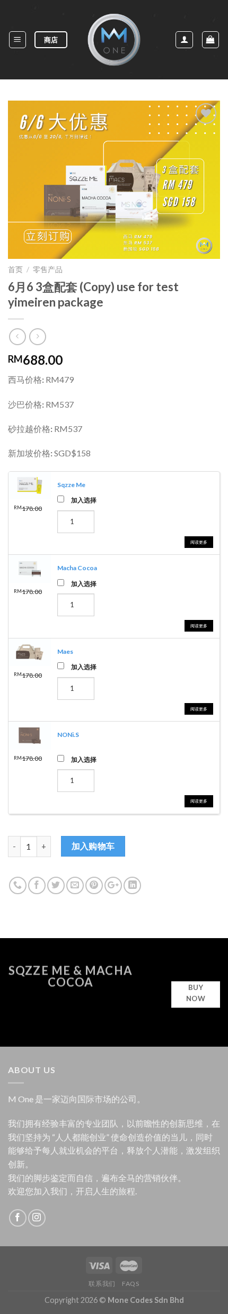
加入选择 (84, 499)
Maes (65, 651)
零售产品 (48, 269)
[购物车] (211, 39)
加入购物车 (93, 846)
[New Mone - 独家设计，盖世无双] (114, 40)
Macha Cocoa (77, 568)
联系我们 (102, 1284)
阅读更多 (198, 542)
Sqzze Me (71, 485)
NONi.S (68, 735)
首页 (15, 269)
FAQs (130, 1284)
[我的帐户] (184, 39)
